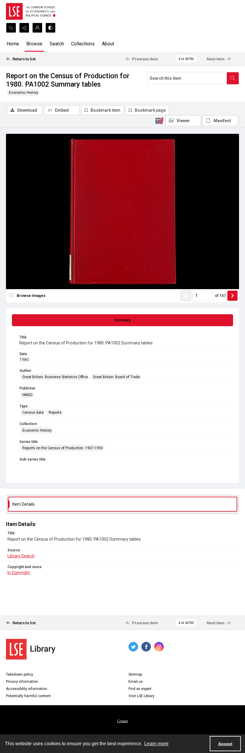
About (108, 44)
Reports (55, 412)
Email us (135, 682)
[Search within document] (233, 78)
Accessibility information (26, 689)
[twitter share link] (133, 646)
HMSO (27, 395)
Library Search (21, 555)
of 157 (220, 295)
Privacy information (22, 682)
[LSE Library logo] (30, 649)
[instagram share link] (159, 646)
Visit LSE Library (141, 696)
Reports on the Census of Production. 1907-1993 (62, 448)
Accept (225, 743)
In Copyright (18, 572)
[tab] (122, 320)
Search (57, 44)
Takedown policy (19, 674)
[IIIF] (159, 120)
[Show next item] (232, 296)
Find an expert (139, 689)
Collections (83, 44)
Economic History (23, 93)
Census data (33, 412)
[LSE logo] (30, 11)
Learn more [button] (156, 743)
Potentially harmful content (28, 696)
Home (13, 44)
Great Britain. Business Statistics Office (55, 377)
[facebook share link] (146, 646)
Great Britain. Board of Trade (116, 377)
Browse (34, 44)
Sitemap (135, 674)
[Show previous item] (186, 296)
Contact (122, 721)
